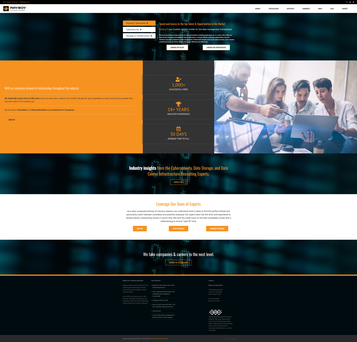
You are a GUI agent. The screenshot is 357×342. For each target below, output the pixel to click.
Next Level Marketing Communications (158, 338)
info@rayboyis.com (24, 2)
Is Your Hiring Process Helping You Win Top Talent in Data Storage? (163, 316)
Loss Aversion (156, 311)
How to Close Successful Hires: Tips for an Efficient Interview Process (163, 306)
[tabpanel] (196, 36)
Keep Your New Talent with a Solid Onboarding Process (163, 286)
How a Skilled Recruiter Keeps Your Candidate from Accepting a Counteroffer (163, 294)
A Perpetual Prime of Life (160, 300)
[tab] (139, 23)
